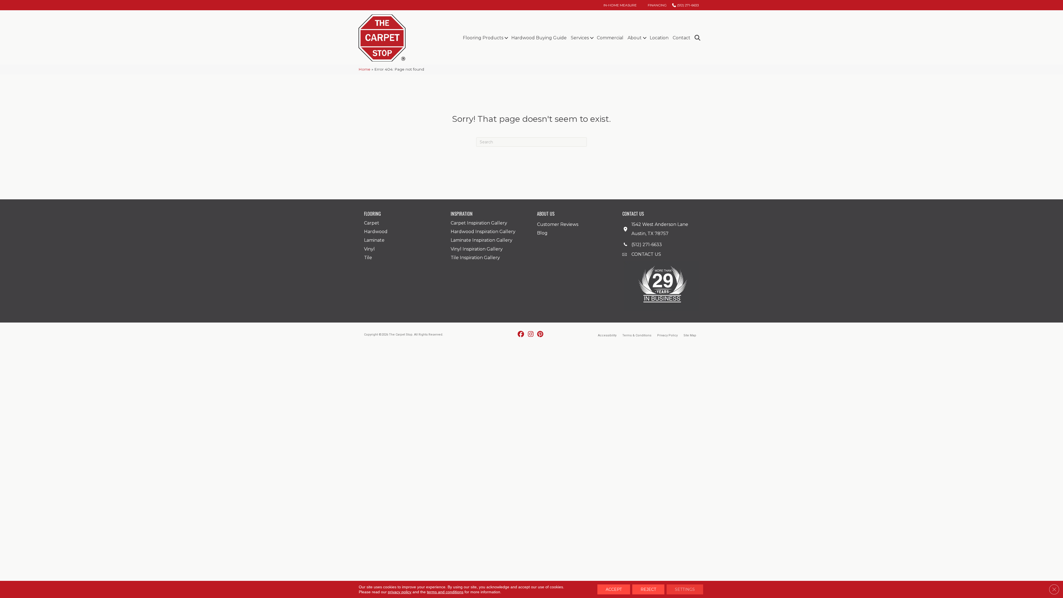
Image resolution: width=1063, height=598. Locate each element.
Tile (368, 257)
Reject (648, 589)
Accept (614, 589)
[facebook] (521, 334)
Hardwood (376, 231)
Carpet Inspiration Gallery (479, 223)
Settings (685, 589)
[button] (506, 38)
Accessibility (607, 335)
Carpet (371, 223)
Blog (542, 233)
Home (364, 69)
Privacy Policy (667, 335)
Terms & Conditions (636, 335)
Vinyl (369, 249)
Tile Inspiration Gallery (475, 257)
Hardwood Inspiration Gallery (483, 231)
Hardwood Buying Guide (539, 37)
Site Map (689, 335)
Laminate (374, 240)
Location (659, 37)
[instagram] (531, 334)
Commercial (610, 37)
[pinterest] (540, 334)
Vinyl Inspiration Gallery (477, 249)
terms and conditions (445, 592)
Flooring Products (483, 37)
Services (580, 37)
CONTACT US (646, 254)
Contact (681, 37)
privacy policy (399, 592)
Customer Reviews (557, 224)
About (635, 37)
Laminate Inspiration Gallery (481, 240)
